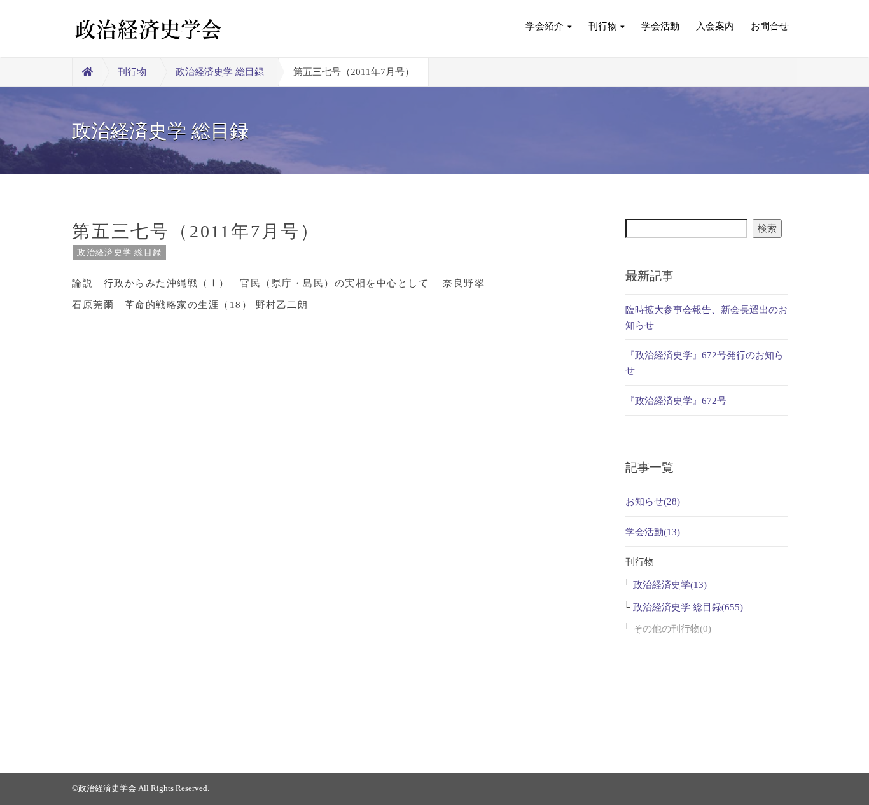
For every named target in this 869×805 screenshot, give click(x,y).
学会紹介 (544, 26)
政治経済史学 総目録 (220, 72)
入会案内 (715, 26)
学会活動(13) (652, 532)
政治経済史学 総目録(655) (688, 607)
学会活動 (660, 26)
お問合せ (770, 26)
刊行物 (602, 26)
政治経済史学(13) (670, 585)
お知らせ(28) (652, 501)
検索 (767, 228)
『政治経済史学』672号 (675, 401)
